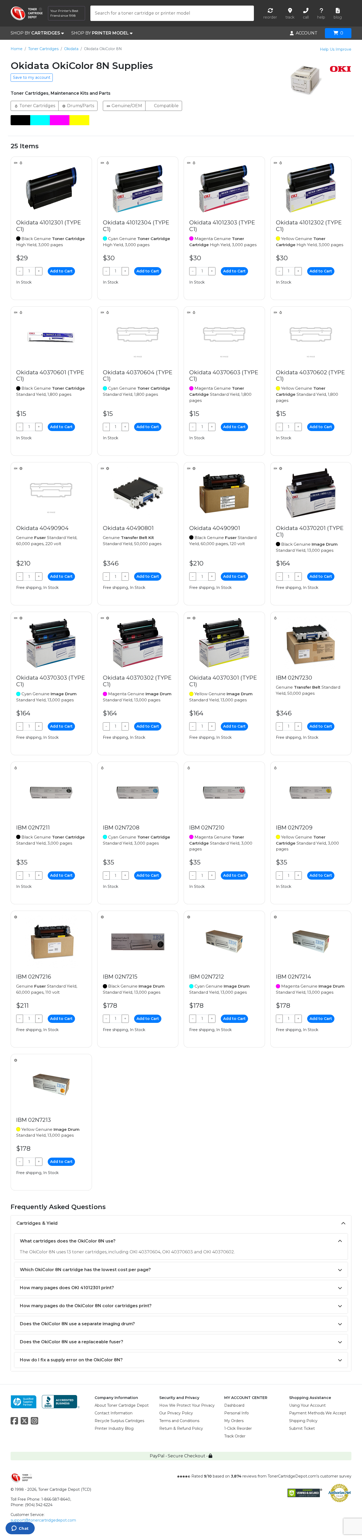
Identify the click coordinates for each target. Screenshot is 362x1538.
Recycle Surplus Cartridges (119, 1420)
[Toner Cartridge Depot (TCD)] (27, 13)
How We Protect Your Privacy (187, 1405)
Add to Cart (61, 271)
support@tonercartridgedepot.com (43, 1520)
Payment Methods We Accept (317, 1413)
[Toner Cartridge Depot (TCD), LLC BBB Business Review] (61, 1401)
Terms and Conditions (179, 1420)
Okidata (71, 48)
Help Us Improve (335, 49)
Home (17, 48)
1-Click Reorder (238, 1428)
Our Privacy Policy (176, 1413)
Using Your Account (307, 1405)
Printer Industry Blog (114, 1428)
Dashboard (234, 1405)
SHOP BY (35, 33)
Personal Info (236, 1413)
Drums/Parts (80, 105)
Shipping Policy (303, 1420)
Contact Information (114, 1413)
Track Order (234, 1436)
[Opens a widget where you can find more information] (20, 1528)
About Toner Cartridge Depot (122, 1405)
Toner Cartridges (43, 48)
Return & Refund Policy (181, 1428)
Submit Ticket (302, 1428)
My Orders (234, 1420)
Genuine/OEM (126, 105)
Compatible (166, 105)
